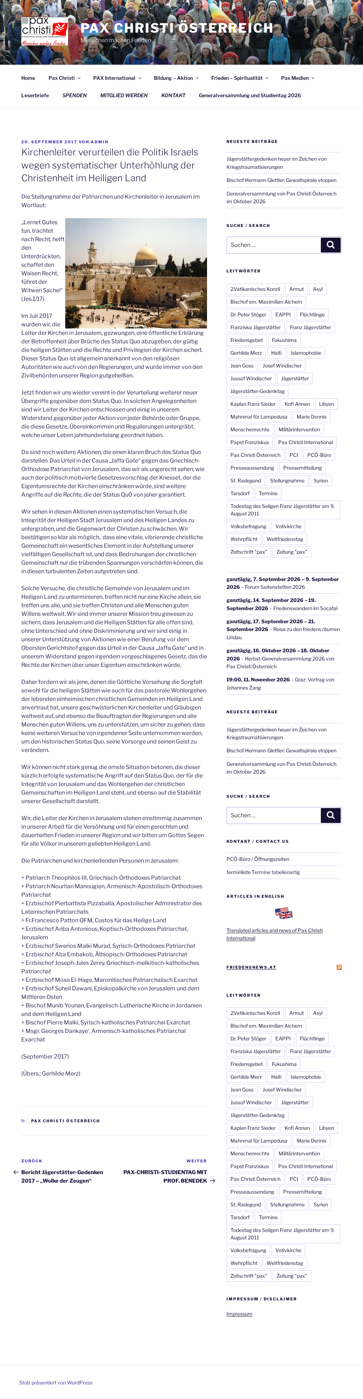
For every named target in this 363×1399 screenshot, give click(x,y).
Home (28, 78)
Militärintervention (299, 429)
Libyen (326, 404)
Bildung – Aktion (173, 78)
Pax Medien (295, 78)
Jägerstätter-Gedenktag (257, 391)
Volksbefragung (248, 526)
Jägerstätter (295, 378)
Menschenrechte (249, 429)
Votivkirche (288, 526)
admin (99, 141)
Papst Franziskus (249, 442)
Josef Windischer (282, 366)
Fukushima (284, 340)
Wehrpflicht (243, 539)
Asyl (318, 289)
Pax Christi (62, 78)
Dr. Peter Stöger (248, 314)
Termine (268, 493)
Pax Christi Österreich (177, 28)
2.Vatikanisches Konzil (255, 289)
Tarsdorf (240, 493)
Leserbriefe (35, 95)
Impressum (239, 1314)
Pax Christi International (305, 442)
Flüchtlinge (312, 314)
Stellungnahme (287, 480)
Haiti (276, 353)
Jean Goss (241, 366)
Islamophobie (306, 353)
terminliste (239, 872)
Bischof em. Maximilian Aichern (266, 302)
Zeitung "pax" (292, 552)
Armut (296, 289)
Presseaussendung (252, 468)
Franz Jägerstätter (310, 327)
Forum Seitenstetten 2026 (275, 587)
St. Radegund (245, 480)
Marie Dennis (311, 417)
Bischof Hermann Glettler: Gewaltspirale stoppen (281, 180)
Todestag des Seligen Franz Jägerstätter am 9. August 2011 (282, 509)
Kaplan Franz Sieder (252, 404)
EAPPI (283, 314)
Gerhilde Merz (246, 353)
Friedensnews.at (252, 967)
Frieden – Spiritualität (237, 78)
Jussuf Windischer (251, 378)
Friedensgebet (246, 340)
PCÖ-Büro (319, 455)
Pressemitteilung (302, 468)
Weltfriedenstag (285, 539)
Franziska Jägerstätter (255, 327)
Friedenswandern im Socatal (305, 608)
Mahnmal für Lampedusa (258, 417)
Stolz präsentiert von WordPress (56, 1382)
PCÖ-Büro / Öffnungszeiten (258, 859)
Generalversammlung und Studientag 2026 (250, 95)
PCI (294, 455)
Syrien (321, 480)
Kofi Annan (297, 404)
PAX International (114, 78)
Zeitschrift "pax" (248, 552)
